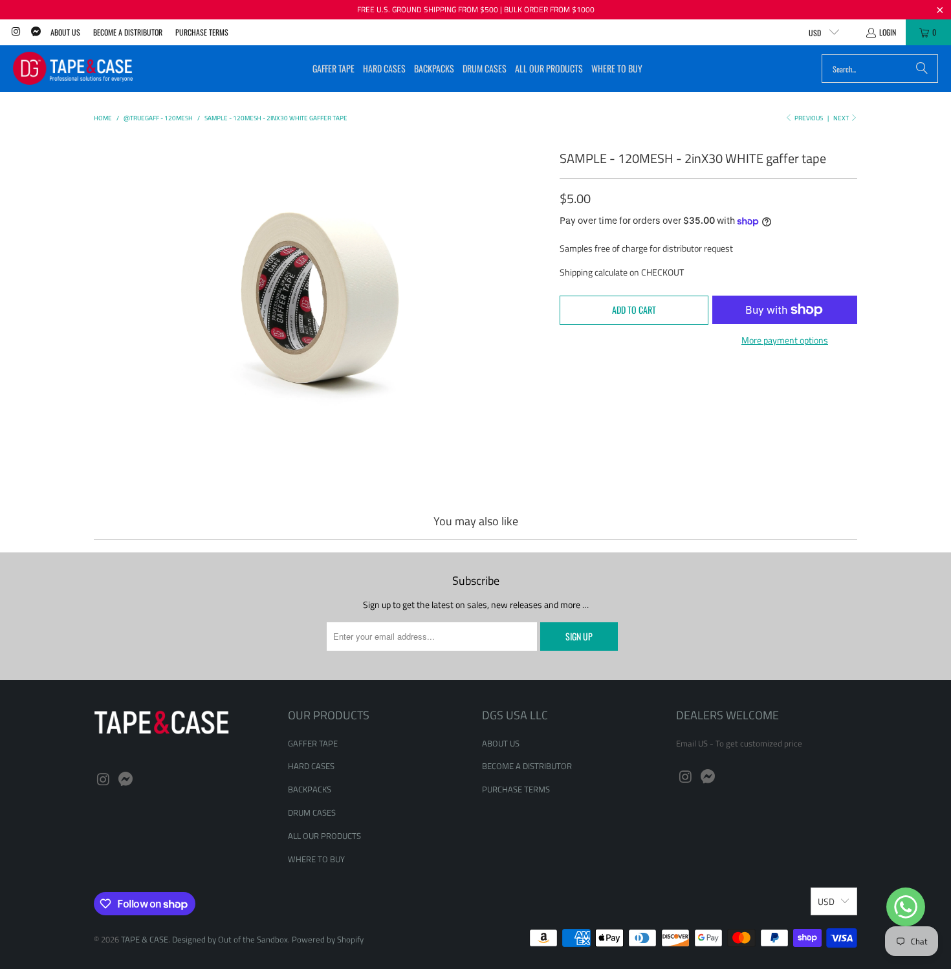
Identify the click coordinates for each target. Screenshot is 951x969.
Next (841, 118)
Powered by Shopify (328, 939)
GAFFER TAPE (313, 743)
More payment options (784, 340)
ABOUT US (65, 32)
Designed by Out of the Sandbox (230, 939)
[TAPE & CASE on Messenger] (34, 32)
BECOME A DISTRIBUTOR (127, 32)
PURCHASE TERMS (201, 32)
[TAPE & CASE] (73, 68)
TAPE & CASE (144, 939)
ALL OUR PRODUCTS (324, 835)
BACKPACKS (309, 789)
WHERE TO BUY (316, 859)
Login (887, 32)
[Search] (922, 68)
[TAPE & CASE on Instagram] (15, 32)
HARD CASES (311, 765)
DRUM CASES (312, 812)
